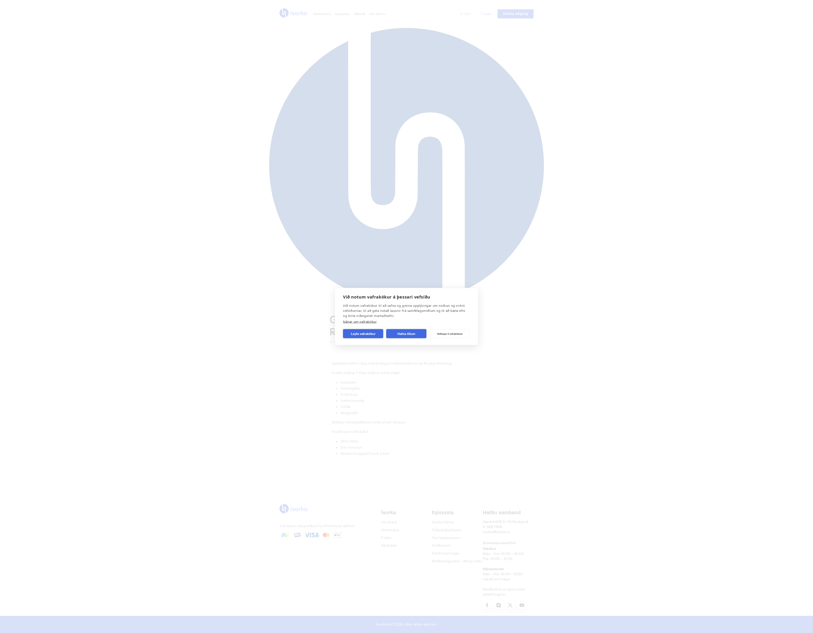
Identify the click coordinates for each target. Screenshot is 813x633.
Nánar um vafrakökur (360, 321)
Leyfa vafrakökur (363, 333)
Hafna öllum (406, 333)
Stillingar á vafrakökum (450, 333)
